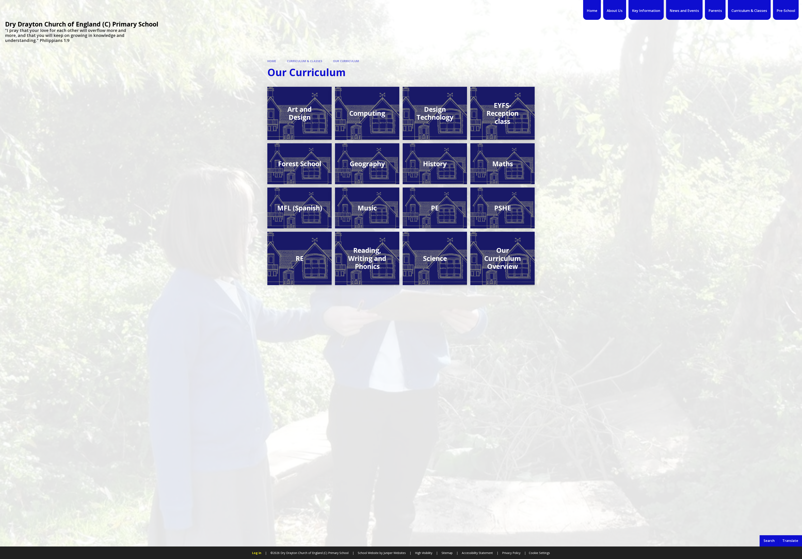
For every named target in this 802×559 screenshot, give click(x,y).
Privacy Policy (511, 553)
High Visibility (423, 553)
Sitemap (447, 553)
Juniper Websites (394, 553)
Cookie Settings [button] (539, 553)
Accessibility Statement (477, 553)
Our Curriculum (346, 61)
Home (271, 61)
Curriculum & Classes (304, 61)
